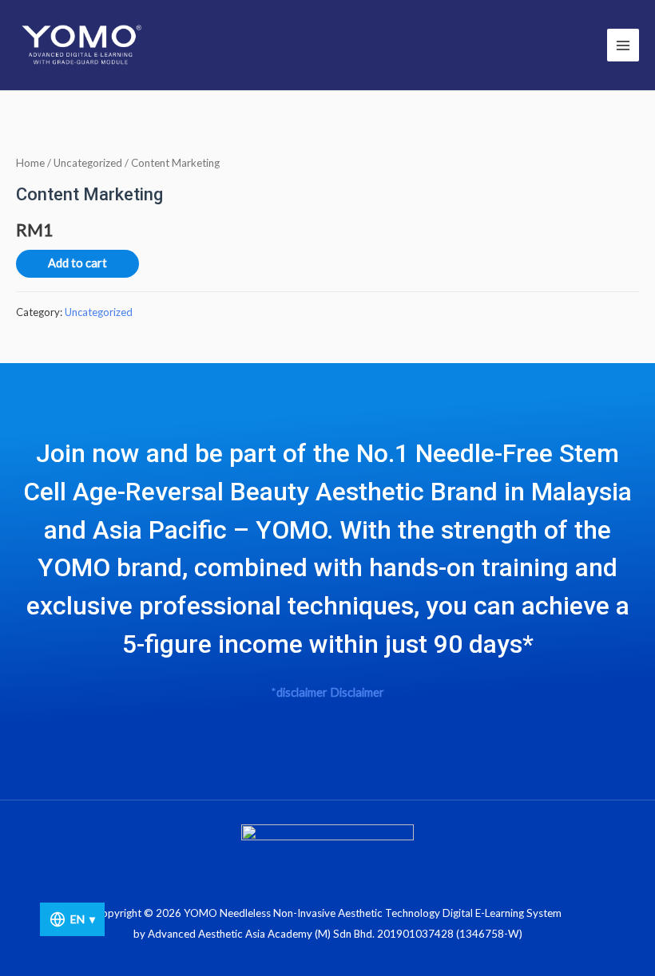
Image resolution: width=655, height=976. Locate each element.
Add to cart (77, 263)
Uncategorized (88, 162)
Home (30, 162)
